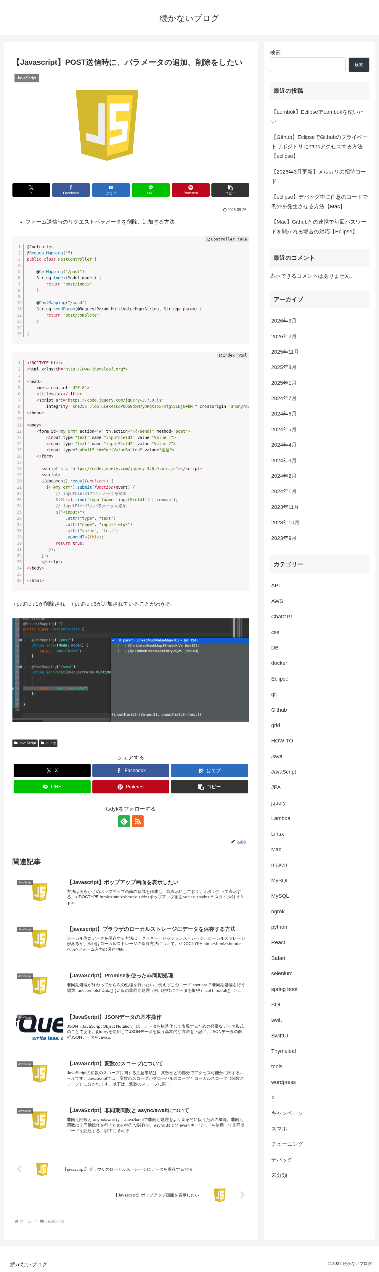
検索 (275, 52)
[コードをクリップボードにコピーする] (242, 249)
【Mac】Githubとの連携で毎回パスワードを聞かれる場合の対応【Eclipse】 (318, 226)
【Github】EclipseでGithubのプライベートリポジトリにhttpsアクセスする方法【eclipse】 (319, 146)
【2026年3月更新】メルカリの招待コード (318, 176)
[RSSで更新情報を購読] (138, 821)
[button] (230, 190)
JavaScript (27, 743)
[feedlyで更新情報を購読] (124, 821)
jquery (51, 743)
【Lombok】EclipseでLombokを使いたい (317, 116)
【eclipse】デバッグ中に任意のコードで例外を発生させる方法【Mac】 (319, 201)
